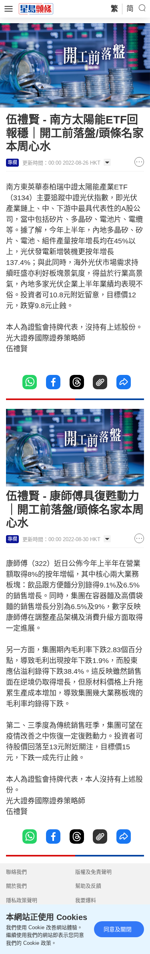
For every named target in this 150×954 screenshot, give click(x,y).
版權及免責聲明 (93, 872)
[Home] (36, 8)
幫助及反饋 (88, 886)
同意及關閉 (118, 929)
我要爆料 (85, 900)
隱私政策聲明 (21, 900)
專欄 (12, 162)
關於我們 (16, 886)
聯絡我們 (16, 872)
